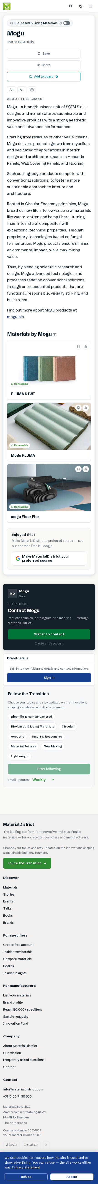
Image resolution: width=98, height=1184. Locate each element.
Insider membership (18, 952)
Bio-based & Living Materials (35, 23)
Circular (68, 726)
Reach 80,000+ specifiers (22, 1009)
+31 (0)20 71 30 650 (17, 1096)
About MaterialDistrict (20, 1046)
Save (46, 53)
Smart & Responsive (47, 736)
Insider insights (15, 973)
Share (46, 65)
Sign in (49, 678)
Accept (72, 1177)
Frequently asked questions (23, 1060)
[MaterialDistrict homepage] (17, 6)
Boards (8, 966)
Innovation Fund (15, 1023)
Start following (49, 769)
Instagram (31, 1144)
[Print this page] (32, 89)
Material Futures (23, 746)
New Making (53, 746)
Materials (10, 887)
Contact (9, 1067)
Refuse (26, 1177)
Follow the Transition (27, 863)
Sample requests (15, 1017)
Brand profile (13, 1002)
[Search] (71, 6)
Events (8, 901)
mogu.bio (15, 316)
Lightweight (20, 756)
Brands (8, 923)
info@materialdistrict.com (23, 1089)
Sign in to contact (49, 634)
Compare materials (17, 959)
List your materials (17, 995)
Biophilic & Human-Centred (31, 716)
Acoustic (17, 736)
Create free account (18, 945)
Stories (8, 894)
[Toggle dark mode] (81, 6)
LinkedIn (11, 1144)
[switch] (65, 23)
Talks (7, 908)
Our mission (12, 1053)
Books (8, 915)
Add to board (44, 76)
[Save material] (78, 346)
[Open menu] (91, 6)
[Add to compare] (86, 346)
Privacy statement (26, 1167)
